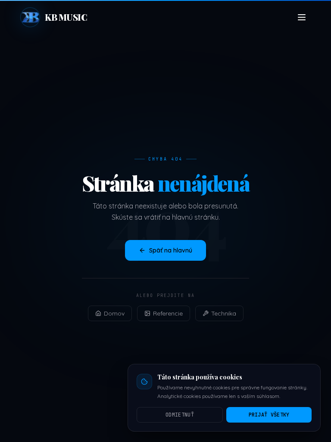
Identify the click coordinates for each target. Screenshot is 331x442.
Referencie (168, 313)
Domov (114, 313)
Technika (223, 313)
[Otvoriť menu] (301, 17)
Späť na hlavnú (170, 250)
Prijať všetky (269, 414)
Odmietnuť (180, 414)
